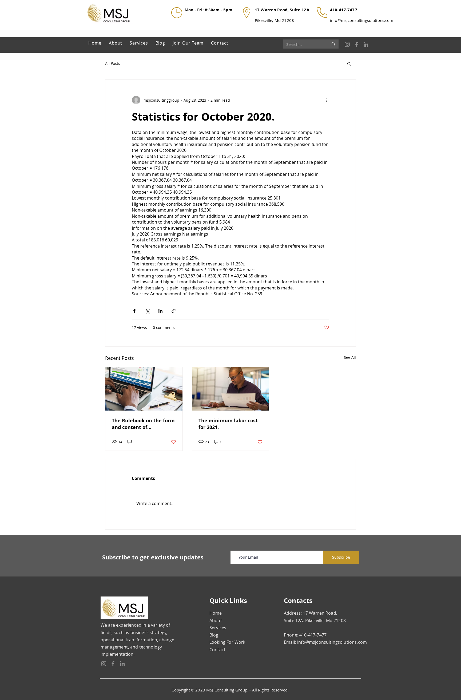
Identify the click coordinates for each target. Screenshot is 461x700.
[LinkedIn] (366, 44)
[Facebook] (356, 44)
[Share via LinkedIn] (160, 310)
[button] (349, 63)
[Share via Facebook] (134, 310)
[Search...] (333, 44)
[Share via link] (173, 310)
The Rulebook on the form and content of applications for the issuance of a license (143, 424)
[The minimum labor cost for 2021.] (230, 389)
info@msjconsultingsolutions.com (362, 20)
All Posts (112, 63)
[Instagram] (347, 44)
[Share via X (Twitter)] (147, 310)
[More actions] (326, 100)
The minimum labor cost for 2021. (228, 424)
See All (350, 357)
